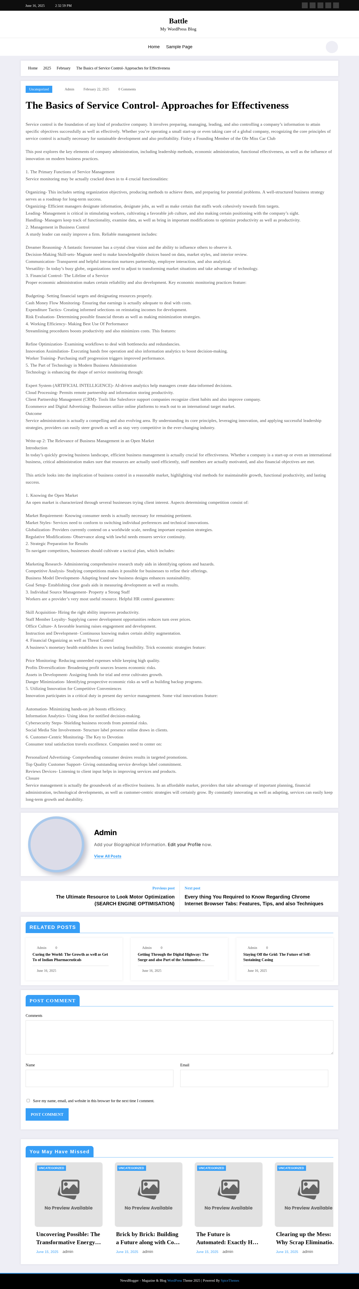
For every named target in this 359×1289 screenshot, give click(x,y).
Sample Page (179, 46)
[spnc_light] (332, 47)
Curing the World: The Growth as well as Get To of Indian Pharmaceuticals (70, 957)
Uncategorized (39, 89)
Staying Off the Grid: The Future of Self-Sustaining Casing (277, 957)
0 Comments (127, 89)
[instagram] (328, 5)
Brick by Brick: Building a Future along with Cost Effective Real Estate (67, 1239)
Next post (192, 888)
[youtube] (336, 5)
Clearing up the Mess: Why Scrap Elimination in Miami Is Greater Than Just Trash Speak (225, 1239)
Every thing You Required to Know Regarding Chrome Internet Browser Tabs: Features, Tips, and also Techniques (254, 900)
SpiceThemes (230, 1280)
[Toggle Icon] (24, 47)
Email (184, 1065)
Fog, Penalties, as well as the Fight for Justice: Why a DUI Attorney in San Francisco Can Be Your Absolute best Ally (306, 1239)
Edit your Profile (184, 844)
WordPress (174, 1280)
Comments (34, 1015)
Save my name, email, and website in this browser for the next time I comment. (93, 1101)
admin (69, 89)
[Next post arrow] (331, 896)
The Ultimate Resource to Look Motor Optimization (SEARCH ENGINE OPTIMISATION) (115, 900)
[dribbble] (320, 5)
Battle (178, 21)
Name (30, 1065)
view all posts (107, 856)
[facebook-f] (305, 5)
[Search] (316, 48)
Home (154, 46)
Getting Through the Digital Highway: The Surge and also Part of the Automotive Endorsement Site (173, 957)
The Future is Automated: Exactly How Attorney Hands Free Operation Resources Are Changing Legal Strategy (147, 1239)
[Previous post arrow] (28, 896)
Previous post (163, 888)
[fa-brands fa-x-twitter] (313, 5)
